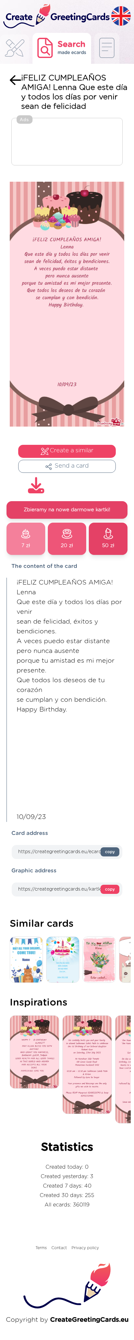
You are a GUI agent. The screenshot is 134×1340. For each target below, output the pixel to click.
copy (110, 852)
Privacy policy (85, 1248)
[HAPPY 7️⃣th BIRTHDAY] (36, 1052)
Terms (41, 1248)
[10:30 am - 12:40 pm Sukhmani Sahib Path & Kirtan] (88, 1065)
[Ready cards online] (106, 48)
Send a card (72, 466)
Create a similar (71, 451)
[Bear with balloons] (28, 960)
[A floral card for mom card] (101, 960)
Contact (59, 1248)
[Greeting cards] (14, 50)
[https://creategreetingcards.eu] (55, 16)
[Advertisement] (67, 142)
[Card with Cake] (64, 960)
